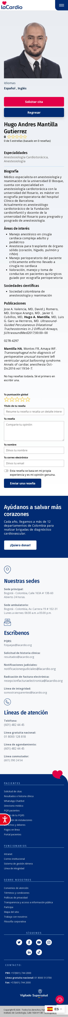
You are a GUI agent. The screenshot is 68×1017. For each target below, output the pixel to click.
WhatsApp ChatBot (14, 800)
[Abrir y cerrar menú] (61, 5)
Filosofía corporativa (15, 921)
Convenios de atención (16, 888)
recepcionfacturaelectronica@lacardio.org (33, 681)
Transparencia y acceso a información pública (28, 902)
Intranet (8, 854)
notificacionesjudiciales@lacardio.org (30, 669)
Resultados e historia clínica (19, 796)
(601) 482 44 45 (14, 725)
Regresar (33, 112)
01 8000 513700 (28, 977)
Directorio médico (13, 805)
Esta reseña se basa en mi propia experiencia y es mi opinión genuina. (32, 473)
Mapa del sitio (11, 911)
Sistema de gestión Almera (18, 863)
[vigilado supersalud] (34, 993)
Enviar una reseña (22, 483)
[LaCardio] (17, 5)
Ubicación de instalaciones (18, 820)
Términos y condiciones (16, 892)
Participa (8, 907)
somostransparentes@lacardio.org (25, 692)
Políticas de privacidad (16, 897)
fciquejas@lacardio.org (18, 645)
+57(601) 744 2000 (18, 972)
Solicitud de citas (13, 791)
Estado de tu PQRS (14, 815)
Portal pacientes (12, 834)
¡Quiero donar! (20, 545)
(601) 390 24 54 (13, 760)
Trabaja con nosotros (15, 916)
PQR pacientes (12, 810)
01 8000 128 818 (15, 737)
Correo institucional (14, 858)
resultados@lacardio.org (19, 657)
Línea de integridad (14, 868)
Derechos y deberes (14, 824)
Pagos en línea (12, 829)
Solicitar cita (34, 102)
